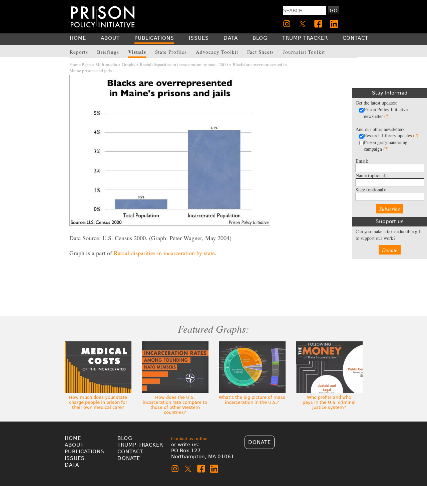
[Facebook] (318, 24)
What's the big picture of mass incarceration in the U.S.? (252, 400)
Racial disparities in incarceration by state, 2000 (184, 64)
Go (334, 11)
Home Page (80, 64)
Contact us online (189, 438)
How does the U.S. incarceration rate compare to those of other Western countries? (175, 405)
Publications (84, 452)
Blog (124, 438)
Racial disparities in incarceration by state (164, 253)
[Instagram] (287, 24)
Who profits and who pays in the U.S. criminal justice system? (329, 402)
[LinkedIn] (334, 24)
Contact (130, 452)
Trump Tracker (140, 445)
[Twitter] (303, 24)
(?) (387, 116)
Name (372, 175)
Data (72, 465)
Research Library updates (391, 135)
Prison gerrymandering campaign (385, 145)
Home (73, 438)
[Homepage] (102, 16)
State (371, 189)
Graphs (128, 64)
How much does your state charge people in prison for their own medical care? (98, 402)
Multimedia (106, 64)
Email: (362, 161)
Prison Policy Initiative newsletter (386, 112)
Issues (75, 458)
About (74, 445)
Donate (389, 250)
